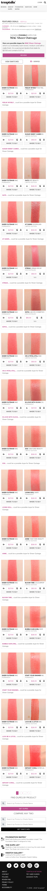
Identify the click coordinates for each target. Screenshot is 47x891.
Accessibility (7, 887)
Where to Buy (11, 97)
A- (27, 93)
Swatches (28, 7)
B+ (4, 93)
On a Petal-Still (31, 356)
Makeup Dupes (10, 8)
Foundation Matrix (19, 8)
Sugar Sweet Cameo (33, 134)
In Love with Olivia (33, 402)
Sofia (27, 312)
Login (40, 2)
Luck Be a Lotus (31, 722)
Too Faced (41, 88)
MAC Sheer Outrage (33, 43)
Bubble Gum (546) (32, 629)
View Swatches (12, 62)
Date (27, 180)
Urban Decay (36, 268)
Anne (27, 539)
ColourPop (6, 29)
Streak (28, 268)
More (35, 7)
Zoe (26, 449)
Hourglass (36, 224)
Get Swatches (23, 829)
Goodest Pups (32, 877)
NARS (37, 492)
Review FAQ (6, 879)
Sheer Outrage (8, 88)
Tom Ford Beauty (35, 449)
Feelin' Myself (30, 88)
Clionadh (5, 26)
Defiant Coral (31, 768)
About (4, 872)
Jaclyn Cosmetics (37, 312)
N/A (35, 277)
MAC (16, 88)
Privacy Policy (7, 882)
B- (27, 544)
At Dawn (28, 224)
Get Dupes (23, 809)
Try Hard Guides (32, 874)
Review (23, 55)
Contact (5, 874)
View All (23, 22)
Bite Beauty (34, 180)
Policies (5, 877)
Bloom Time (29, 583)
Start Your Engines (33, 675)
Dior (41, 629)
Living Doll (29, 492)
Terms (4, 885)
